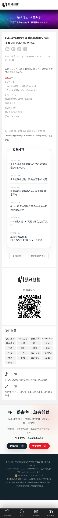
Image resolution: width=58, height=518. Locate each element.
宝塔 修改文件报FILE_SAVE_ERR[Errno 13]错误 (26, 236)
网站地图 (39, 486)
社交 (10, 353)
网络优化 (23, 338)
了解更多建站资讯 (37, 256)
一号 (23, 353)
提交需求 (36, 446)
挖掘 (23, 343)
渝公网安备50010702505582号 (30, 476)
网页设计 (25, 479)
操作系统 (35, 338)
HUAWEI (48, 353)
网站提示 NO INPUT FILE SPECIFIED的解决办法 (28, 394)
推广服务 (10, 338)
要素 (23, 357)
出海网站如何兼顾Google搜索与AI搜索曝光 (28, 191)
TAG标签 (19, 486)
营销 (35, 348)
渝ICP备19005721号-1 (31, 472)
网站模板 (10, 343)
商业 (23, 348)
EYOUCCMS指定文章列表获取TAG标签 (26, 380)
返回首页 (17, 256)
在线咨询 (14, 446)
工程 (10, 348)
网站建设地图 (29, 486)
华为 (10, 357)
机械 (48, 343)
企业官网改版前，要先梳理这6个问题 (28, 178)
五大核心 (35, 357)
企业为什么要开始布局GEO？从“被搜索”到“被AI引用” (28, 164)
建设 (48, 357)
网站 (10, 362)
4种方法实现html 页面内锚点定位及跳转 (29, 221)
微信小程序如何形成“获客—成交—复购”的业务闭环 (28, 206)
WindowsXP (47, 338)
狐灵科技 (15, 56)
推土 (35, 343)
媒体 (48, 348)
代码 (7, 78)
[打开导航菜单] (53, 5)
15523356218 (35, 438)
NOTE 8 (35, 353)
